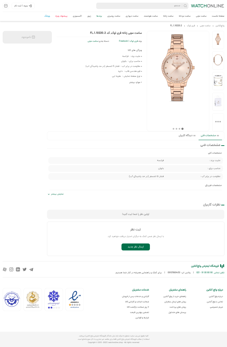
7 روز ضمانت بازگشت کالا (138, 307)
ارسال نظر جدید (136, 247)
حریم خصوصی (216, 307)
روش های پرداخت (178, 307)
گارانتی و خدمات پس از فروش (135, 296)
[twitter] (25, 269)
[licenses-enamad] (75, 300)
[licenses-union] (13, 300)
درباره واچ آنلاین (216, 296)
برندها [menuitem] (99, 16)
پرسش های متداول (177, 312)
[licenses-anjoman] (55, 300)
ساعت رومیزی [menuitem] (113, 16)
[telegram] (31, 269)
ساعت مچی (93, 41)
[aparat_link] (5, 269)
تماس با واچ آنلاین (215, 301)
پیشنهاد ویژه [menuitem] (61, 16)
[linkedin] (18, 269)
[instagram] (11, 269)
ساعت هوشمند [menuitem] (151, 16)
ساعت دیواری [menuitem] (132, 16)
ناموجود (25, 37)
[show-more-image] (218, 122)
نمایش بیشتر (57, 194)
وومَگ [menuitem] (47, 16)
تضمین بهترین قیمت (139, 312)
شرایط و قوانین (142, 317)
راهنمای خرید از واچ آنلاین (174, 296)
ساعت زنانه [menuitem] (168, 16)
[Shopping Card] (6, 6)
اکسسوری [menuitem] (77, 16)
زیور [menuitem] (89, 16)
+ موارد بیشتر (135, 82)
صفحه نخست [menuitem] (218, 16)
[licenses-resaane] (34, 300)
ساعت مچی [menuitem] (201, 16)
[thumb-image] (218, 40)
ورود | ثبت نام (21, 6)
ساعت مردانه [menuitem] (185, 16)
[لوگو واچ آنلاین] (207, 5)
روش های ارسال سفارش (175, 301)
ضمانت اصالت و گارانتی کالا (137, 301)
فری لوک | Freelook (128, 41)
